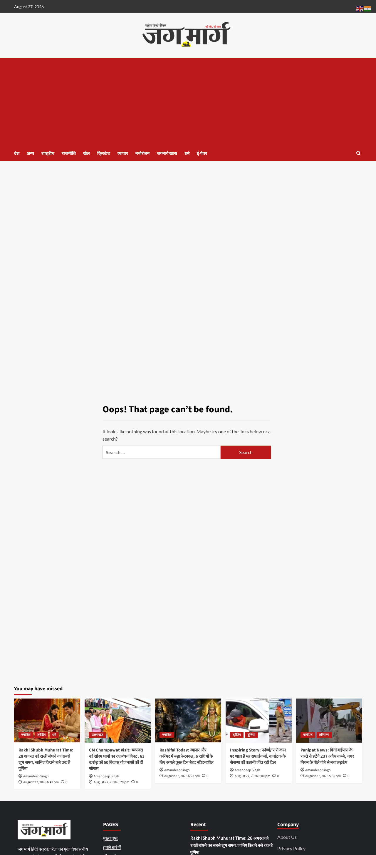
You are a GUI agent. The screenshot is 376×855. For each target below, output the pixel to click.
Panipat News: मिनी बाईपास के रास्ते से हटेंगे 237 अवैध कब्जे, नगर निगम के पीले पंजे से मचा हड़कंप (327, 756)
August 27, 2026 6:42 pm (41, 782)
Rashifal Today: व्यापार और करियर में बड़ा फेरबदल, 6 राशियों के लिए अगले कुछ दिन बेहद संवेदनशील (187, 756)
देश (16, 153)
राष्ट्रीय (47, 153)
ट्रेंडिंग (41, 734)
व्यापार (123, 153)
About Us (287, 837)
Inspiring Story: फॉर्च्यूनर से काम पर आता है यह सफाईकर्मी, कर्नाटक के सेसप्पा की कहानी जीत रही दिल (258, 756)
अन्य (30, 153)
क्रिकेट (103, 153)
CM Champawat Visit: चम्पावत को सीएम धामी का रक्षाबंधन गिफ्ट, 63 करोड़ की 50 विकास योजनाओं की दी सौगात (117, 759)
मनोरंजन (142, 153)
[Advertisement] (188, 102)
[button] (358, 153)
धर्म (186, 153)
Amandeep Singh (36, 776)
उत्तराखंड (97, 734)
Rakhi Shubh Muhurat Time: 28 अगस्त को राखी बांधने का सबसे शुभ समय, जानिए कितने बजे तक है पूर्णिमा (46, 759)
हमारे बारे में (112, 847)
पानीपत (308, 734)
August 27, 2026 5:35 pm (323, 776)
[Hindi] (368, 8)
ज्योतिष (26, 734)
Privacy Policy (291, 848)
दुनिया (251, 734)
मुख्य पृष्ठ (110, 838)
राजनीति (69, 153)
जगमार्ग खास (167, 153)
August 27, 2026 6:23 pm (182, 776)
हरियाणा (324, 734)
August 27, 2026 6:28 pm (111, 782)
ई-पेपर (202, 153)
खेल (86, 153)
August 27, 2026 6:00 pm (252, 776)
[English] (360, 8)
